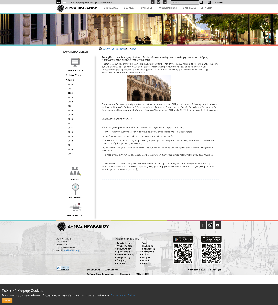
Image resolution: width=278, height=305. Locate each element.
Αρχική (106, 48)
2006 (70, 153)
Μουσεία (146, 263)
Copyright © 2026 (196, 269)
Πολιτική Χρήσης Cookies (123, 295)
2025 (70, 88)
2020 (70, 110)
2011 (70, 144)
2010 (70, 149)
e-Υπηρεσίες (148, 248)
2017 (70, 123)
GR (59, 2)
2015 (70, 131)
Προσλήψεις (123, 251)
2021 (70, 105)
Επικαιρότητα (119, 48)
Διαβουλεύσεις (125, 254)
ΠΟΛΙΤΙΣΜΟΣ (146, 7)
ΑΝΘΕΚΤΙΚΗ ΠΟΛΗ (168, 7)
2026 (70, 84)
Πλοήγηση (125, 273)
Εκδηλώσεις (123, 257)
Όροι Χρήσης (111, 269)
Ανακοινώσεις (124, 245)
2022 (70, 101)
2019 (70, 114)
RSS (147, 273)
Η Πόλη (145, 254)
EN (64, 2)
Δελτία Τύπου (73, 75)
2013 (70, 136)
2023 (70, 97)
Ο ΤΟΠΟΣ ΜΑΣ (111, 7)
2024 (133, 48)
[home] (78, 8)
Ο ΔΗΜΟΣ (129, 7)
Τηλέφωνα (147, 245)
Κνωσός (146, 260)
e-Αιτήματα (148, 251)
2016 (70, 127)
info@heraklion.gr (71, 250)
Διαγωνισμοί (124, 248)
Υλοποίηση (216, 269)
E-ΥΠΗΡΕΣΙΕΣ (189, 7)
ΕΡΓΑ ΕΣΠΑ (206, 7)
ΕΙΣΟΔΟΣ (218, 2)
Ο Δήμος (121, 260)
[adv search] (208, 2)
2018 (70, 118)
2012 (70, 140)
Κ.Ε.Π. (145, 242)
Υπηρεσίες (122, 263)
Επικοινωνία (93, 269)
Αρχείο (70, 79)
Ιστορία (146, 257)
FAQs (138, 273)
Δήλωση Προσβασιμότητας (101, 273)
